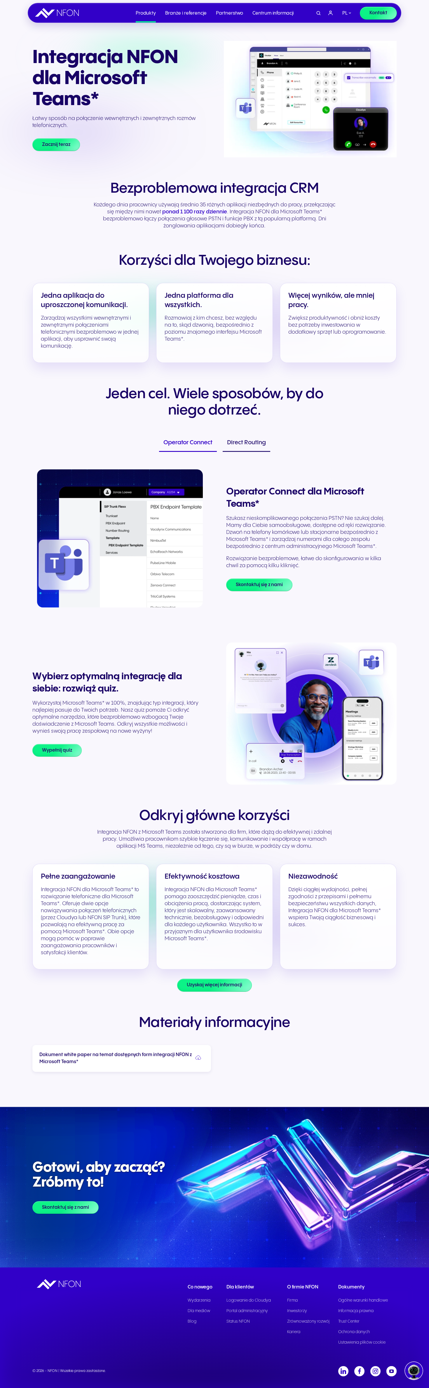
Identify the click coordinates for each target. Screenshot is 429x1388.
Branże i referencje (186, 13)
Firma (292, 1300)
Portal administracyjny (247, 1311)
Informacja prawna (356, 1311)
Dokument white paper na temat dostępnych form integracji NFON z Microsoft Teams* (115, 1058)
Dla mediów (199, 1311)
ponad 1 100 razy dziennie (194, 212)
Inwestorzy (297, 1311)
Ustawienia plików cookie (362, 1342)
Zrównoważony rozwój (308, 1321)
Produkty (146, 13)
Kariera (293, 1332)
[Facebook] (359, 1371)
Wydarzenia (199, 1300)
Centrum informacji (273, 13)
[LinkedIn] (343, 1371)
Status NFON (238, 1321)
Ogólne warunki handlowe (363, 1300)
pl (345, 13)
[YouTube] (391, 1371)
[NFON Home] (58, 13)
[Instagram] (375, 1371)
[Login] (331, 13)
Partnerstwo (229, 13)
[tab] (188, 443)
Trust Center (349, 1321)
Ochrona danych (354, 1332)
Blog (192, 1321)
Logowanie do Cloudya (248, 1300)
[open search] (318, 13)
